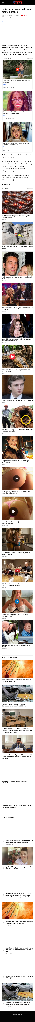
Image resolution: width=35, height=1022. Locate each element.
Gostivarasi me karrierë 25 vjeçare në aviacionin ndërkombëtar (14, 782)
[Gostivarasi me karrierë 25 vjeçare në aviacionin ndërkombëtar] (17, 770)
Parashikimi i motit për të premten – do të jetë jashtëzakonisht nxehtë (17, 680)
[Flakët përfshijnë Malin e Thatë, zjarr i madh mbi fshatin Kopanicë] (17, 795)
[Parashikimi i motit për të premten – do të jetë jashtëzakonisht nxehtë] (17, 669)
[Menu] (3, 2)
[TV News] (17, 2)
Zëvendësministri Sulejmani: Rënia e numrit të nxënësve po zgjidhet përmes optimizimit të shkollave (17, 756)
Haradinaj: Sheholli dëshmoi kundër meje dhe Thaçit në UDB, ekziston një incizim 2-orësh (19, 949)
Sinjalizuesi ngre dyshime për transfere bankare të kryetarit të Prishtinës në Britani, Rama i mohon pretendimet (18, 895)
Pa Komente (6, 18)
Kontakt (22, 1018)
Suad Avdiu (9, 15)
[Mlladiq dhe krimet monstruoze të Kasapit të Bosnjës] (17, 965)
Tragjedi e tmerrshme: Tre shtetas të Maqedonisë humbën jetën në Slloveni (14, 705)
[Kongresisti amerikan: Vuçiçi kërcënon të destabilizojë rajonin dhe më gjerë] (17, 829)
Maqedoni (24, 15)
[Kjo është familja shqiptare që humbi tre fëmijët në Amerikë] (17, 856)
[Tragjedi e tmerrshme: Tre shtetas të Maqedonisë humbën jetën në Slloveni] (17, 693)
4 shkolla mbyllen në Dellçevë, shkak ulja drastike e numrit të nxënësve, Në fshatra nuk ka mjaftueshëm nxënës (17, 730)
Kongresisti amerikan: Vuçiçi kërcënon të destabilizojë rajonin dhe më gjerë (19, 841)
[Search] (32, 2)
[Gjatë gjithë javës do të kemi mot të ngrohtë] (17, 31)
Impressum (15, 1018)
